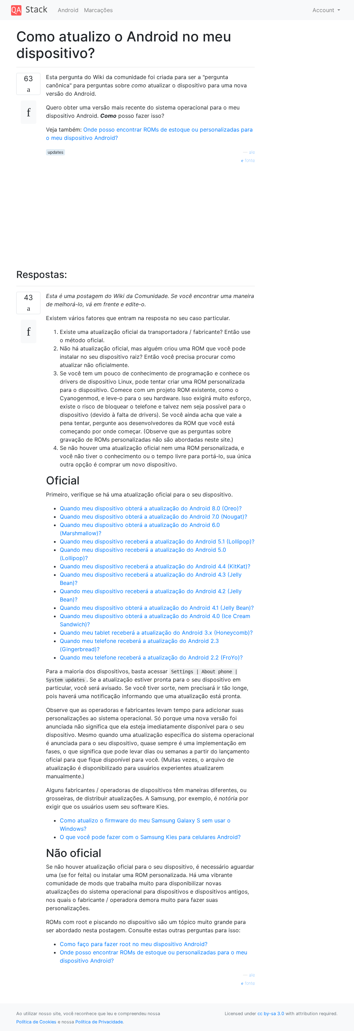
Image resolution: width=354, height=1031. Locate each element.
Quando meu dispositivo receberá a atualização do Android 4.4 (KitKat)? (155, 566)
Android (68, 10)
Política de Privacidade (99, 1021)
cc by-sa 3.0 (271, 1013)
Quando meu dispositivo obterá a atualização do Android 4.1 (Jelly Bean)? (157, 607)
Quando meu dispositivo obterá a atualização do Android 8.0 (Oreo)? (151, 508)
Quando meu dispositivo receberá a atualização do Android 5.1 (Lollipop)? (157, 541)
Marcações (98, 10)
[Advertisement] (150, 212)
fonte (249, 160)
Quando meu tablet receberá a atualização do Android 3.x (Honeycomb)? (156, 632)
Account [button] (324, 10)
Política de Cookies (36, 1021)
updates (55, 152)
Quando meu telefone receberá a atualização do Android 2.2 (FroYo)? (151, 657)
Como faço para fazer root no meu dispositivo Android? (133, 944)
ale (252, 152)
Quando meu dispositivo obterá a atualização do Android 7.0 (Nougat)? (153, 516)
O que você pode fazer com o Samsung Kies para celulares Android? (150, 837)
